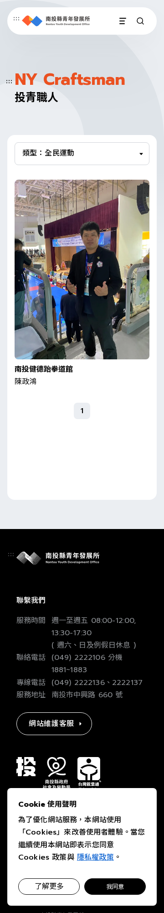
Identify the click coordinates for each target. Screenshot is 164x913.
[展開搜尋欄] (140, 21)
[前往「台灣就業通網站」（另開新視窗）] (89, 774)
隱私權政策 (95, 857)
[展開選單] (122, 21)
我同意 (115, 887)
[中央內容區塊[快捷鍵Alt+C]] (9, 81)
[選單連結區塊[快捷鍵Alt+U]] (16, 18)
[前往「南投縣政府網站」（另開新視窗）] (26, 766)
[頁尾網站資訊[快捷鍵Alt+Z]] (11, 554)
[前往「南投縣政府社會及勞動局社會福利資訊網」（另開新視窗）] (56, 773)
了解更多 (49, 886)
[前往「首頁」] (56, 21)
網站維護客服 (51, 723)
